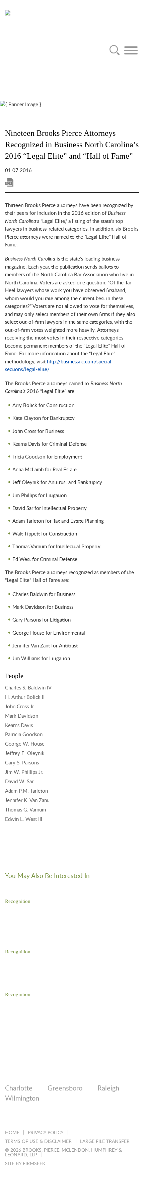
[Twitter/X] (26, 1116)
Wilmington (22, 1098)
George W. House (25, 744)
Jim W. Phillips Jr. (24, 772)
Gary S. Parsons (22, 762)
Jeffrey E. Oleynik (25, 753)
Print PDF (9, 182)
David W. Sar (19, 781)
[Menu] (131, 50)
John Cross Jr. (20, 706)
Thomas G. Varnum (25, 809)
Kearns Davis (19, 725)
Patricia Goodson (24, 734)
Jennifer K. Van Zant (27, 800)
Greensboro (65, 1088)
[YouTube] (80, 1116)
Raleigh (108, 1088)
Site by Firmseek (25, 1163)
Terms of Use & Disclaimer (38, 1141)
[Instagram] (62, 1116)
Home (12, 1132)
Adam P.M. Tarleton (26, 791)
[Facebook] (44, 1116)
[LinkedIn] (8, 1116)
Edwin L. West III (23, 819)
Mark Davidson (21, 716)
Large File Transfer (105, 1141)
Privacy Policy (46, 1132)
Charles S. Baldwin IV (28, 687)
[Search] (115, 50)
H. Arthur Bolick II (25, 697)
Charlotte (18, 1088)
